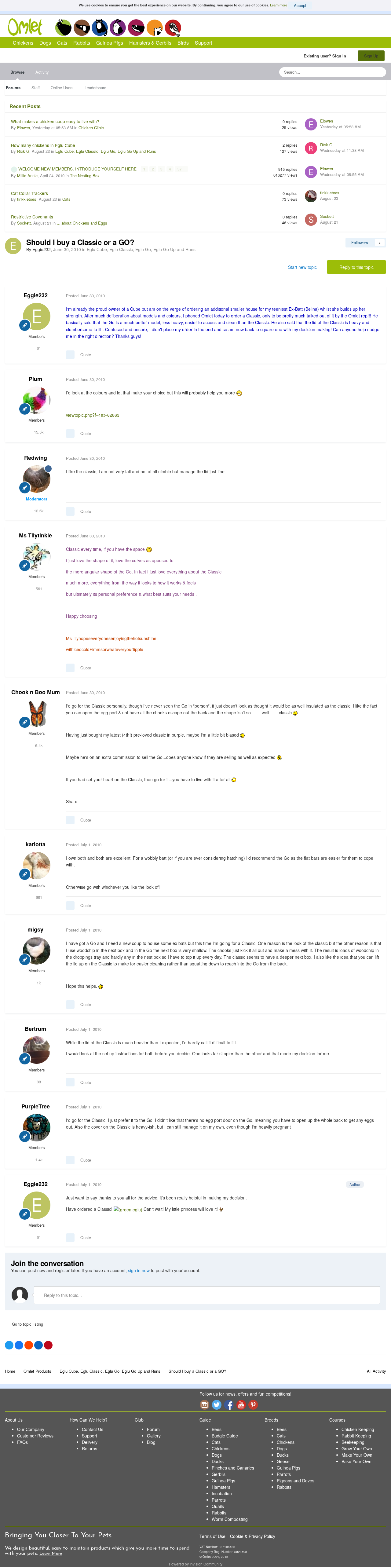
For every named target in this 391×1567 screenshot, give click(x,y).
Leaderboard (95, 87)
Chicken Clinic (91, 127)
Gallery (154, 1436)
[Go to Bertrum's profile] (36, 1050)
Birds (173, 28)
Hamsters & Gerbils (150, 42)
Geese (283, 1461)
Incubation (222, 1493)
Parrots (219, 1500)
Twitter (216, 1405)
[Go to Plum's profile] (36, 400)
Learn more (278, 4)
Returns (89, 1448)
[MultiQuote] (70, 354)
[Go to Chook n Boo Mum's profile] (36, 713)
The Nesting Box (85, 175)
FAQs (22, 1442)
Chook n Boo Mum (35, 692)
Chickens (63, 27)
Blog (151, 1442)
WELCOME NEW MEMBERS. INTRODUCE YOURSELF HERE (78, 169)
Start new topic (302, 267)
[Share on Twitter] (9, 1345)
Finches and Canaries (233, 1468)
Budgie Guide (225, 1436)
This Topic (356, 72)
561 (38, 588)
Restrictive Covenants (32, 217)
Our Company (30, 1429)
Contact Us (92, 1429)
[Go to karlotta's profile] (36, 865)
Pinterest (253, 1405)
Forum (153, 1429)
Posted (85, 295)
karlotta (36, 844)
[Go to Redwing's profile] (36, 479)
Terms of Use (212, 1536)
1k (38, 983)
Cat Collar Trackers (29, 193)
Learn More (50, 1553)
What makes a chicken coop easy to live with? (55, 121)
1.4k (38, 1159)
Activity (42, 72)
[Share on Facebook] (19, 1345)
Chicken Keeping (358, 1429)
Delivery (89, 1442)
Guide (205, 1420)
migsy (35, 929)
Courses (337, 1420)
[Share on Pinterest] (48, 1345)
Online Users (62, 87)
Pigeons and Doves (295, 1480)
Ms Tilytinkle (35, 535)
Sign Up (371, 56)
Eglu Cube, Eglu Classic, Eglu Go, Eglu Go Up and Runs (105, 151)
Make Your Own (357, 1455)
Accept (300, 5)
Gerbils (218, 1474)
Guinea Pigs (136, 27)
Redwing (35, 458)
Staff (35, 87)
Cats (100, 27)
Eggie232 (36, 295)
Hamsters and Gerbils (155, 27)
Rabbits (118, 27)
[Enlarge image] (128, 1209)
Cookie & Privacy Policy (252, 1536)
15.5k (38, 432)
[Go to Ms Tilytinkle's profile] (36, 556)
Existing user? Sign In (326, 56)
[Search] (379, 72)
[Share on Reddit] (28, 1345)
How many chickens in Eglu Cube (43, 145)
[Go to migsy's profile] (36, 951)
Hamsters (221, 1487)
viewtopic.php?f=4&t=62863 (92, 415)
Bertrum (35, 1029)
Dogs (81, 27)
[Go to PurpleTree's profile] (36, 1127)
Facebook (229, 1405)
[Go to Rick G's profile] (311, 148)
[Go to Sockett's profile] (311, 220)
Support (203, 42)
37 (180, 169)
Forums (13, 87)
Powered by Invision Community (195, 1563)
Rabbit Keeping (356, 1436)
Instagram (204, 1405)
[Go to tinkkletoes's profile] (311, 196)
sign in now (139, 1270)
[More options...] (375, 295)
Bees (216, 1429)
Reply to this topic (356, 267)
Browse (17, 72)
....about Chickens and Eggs (82, 223)
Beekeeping (353, 1442)
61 (38, 348)
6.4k (38, 745)
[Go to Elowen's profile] (311, 124)
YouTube (241, 1405)
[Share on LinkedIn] (38, 1345)
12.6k (38, 511)
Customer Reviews (35, 1436)
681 (38, 897)
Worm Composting (230, 1519)
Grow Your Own (357, 1448)
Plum (35, 379)
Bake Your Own (356, 1461)
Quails (218, 1506)
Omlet (28, 27)
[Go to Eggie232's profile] (13, 246)
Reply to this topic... (62, 1295)
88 (38, 1082)
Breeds (271, 1420)
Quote (85, 354)
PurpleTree (35, 1106)
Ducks (218, 1461)
